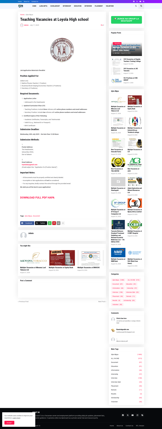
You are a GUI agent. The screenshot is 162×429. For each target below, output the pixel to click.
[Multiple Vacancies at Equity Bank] (62, 258)
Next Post (101, 301)
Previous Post (24, 301)
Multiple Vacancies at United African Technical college (135, 130)
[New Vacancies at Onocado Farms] (118, 143)
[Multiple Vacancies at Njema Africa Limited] (135, 203)
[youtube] (140, 1)
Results (116, 300)
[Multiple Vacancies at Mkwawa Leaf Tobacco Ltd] (33, 258)
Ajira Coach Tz (35, 426)
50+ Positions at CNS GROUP (131, 79)
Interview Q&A (132, 292)
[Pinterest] (54, 223)
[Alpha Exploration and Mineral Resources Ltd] (135, 181)
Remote (130, 296)
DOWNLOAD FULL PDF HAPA (37, 197)
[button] (136, 6)
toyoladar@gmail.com (29, 164)
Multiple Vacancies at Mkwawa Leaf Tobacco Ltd (33, 268)
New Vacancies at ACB (133, 170)
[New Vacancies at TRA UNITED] (118, 162)
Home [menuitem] (34, 6)
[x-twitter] (137, 1)
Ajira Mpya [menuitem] (43, 6)
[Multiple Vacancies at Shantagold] (118, 181)
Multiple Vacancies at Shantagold (118, 189)
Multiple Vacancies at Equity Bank (61, 267)
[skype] (143, 1)
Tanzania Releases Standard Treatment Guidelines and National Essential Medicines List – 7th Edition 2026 (117, 236)
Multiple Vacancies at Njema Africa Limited (135, 211)
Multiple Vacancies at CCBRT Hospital (135, 232)
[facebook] (134, 1)
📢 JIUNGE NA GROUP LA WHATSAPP (126, 20)
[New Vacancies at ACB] (135, 162)
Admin (31, 233)
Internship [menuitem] (67, 6)
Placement (118, 296)
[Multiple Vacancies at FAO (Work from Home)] (135, 252)
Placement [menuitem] (99, 6)
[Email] (58, 223)
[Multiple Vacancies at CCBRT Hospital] (135, 224)
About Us (26, 1)
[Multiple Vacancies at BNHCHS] (90, 258)
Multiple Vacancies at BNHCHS (88, 267)
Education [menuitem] (77, 6)
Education (131, 284)
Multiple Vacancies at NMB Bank (118, 260)
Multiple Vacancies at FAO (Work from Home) (124, 49)
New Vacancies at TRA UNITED (117, 170)
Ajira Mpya (29, 14)
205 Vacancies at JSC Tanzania (131, 70)
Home (20, 1)
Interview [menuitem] (88, 6)
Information (118, 288)
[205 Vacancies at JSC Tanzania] (116, 71)
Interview (118, 292)
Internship (132, 288)
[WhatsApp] (50, 223)
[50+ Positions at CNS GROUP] (116, 80)
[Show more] (63, 223)
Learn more (16, 418)
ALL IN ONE (133, 280)
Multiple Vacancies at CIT (135, 151)
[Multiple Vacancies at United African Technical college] (135, 121)
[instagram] (137, 415)
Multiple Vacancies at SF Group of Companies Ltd (118, 212)
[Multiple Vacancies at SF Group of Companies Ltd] (118, 203)
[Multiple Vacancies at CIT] (135, 143)
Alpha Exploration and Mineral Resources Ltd (135, 190)
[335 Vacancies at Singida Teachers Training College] (116, 61)
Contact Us (35, 1)
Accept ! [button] (9, 423)
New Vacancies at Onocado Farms (117, 151)
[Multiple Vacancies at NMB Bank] (118, 252)
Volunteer (117, 304)
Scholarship (129, 300)
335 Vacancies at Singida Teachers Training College (132, 60)
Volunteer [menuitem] (110, 6)
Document (36, 216)
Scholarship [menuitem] (55, 6)
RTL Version (140, 426)
